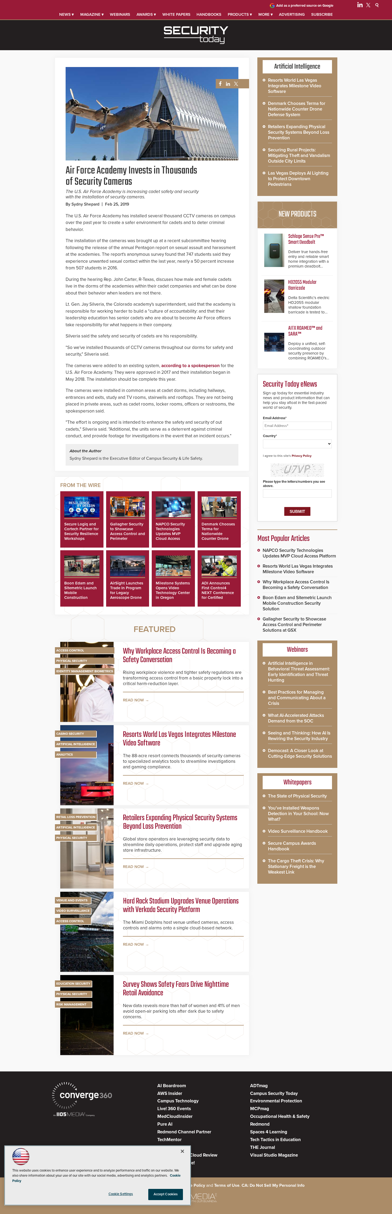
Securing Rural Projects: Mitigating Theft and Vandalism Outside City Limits (299, 155)
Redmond (260, 1124)
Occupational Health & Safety (280, 1116)
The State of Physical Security (297, 796)
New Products (297, 214)
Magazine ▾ (92, 14)
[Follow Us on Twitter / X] (368, 6)
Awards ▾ (146, 14)
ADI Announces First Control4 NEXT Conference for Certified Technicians (218, 593)
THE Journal (262, 1147)
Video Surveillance (73, 911)
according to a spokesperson (190, 365)
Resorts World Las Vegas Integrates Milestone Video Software (179, 739)
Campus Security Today (274, 1093)
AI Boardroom (171, 1086)
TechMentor (169, 1139)
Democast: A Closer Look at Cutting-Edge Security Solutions (300, 753)
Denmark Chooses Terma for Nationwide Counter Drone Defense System (218, 534)
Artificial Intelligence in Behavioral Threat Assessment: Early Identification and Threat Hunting (299, 672)
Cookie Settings (121, 1194)
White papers (176, 14)
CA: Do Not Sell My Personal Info (273, 1185)
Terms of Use (226, 1185)
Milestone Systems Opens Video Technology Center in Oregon (173, 590)
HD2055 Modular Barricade (302, 285)
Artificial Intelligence (75, 744)
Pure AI (165, 1124)
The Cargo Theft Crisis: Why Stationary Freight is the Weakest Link (296, 866)
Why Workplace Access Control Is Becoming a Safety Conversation (179, 655)
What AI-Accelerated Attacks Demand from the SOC (296, 718)
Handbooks (209, 14)
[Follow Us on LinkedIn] (360, 6)
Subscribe (322, 14)
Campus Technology (178, 1101)
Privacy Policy (301, 456)
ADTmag (259, 1086)
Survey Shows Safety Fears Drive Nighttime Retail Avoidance (176, 988)
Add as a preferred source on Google (304, 5)
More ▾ (265, 14)
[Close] (182, 1151)
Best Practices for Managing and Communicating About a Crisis (297, 697)
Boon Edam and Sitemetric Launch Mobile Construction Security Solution (297, 603)
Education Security (73, 983)
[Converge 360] (82, 1096)
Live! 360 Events (174, 1108)
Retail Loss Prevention (75, 817)
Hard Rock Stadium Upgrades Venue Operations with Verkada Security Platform (181, 905)
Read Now (133, 700)
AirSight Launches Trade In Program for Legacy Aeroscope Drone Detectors (126, 593)
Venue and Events (71, 900)
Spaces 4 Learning (268, 1132)
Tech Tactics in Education (275, 1139)
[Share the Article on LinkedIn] (227, 84)
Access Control (70, 650)
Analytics (64, 754)
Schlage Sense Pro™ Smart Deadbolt (306, 239)
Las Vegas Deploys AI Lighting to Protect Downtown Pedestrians (298, 178)
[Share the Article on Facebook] (219, 84)
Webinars (120, 14)
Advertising (292, 14)
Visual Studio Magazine (274, 1155)
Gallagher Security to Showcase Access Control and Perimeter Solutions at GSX (127, 534)
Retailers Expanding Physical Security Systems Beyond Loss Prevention (180, 822)
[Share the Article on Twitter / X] (235, 84)
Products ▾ (240, 14)
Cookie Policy (192, 1185)
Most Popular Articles (283, 539)
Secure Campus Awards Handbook (292, 846)
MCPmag (259, 1108)
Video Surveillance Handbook (298, 831)
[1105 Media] (74, 1114)
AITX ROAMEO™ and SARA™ (305, 331)
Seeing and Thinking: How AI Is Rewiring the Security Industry (299, 735)
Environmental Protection (276, 1101)
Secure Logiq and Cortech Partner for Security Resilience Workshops (81, 531)
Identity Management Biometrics (84, 671)
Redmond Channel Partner (184, 1132)
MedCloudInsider (175, 1116)
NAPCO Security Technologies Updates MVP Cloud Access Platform (170, 534)
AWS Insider (169, 1093)
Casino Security (70, 734)
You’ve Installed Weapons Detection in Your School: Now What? (298, 813)
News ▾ (66, 14)
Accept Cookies (166, 1194)
